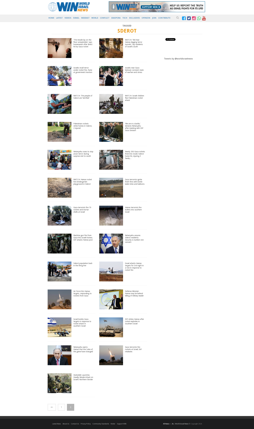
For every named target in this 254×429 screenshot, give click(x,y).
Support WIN (121, 424)
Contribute (164, 18)
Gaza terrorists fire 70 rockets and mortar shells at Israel (82, 209)
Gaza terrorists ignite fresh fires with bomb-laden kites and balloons (134, 181)
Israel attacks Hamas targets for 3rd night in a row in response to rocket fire (134, 266)
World (94, 18)
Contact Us (75, 424)
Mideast (85, 18)
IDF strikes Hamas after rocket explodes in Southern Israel (134, 321)
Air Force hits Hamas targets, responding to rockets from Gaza (82, 293)
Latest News (56, 424)
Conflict (104, 18)
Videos (68, 18)
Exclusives (134, 18)
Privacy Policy (86, 424)
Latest (59, 18)
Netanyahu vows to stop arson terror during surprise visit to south (83, 154)
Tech (124, 18)
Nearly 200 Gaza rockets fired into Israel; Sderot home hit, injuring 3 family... (135, 155)
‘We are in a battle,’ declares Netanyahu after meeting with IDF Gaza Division (134, 127)
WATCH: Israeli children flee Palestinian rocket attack (134, 98)
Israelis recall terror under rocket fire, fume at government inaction (82, 70)
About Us (66, 424)
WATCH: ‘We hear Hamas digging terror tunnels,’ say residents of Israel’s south (134, 43)
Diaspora (116, 18)
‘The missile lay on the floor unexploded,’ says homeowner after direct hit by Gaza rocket (82, 43)
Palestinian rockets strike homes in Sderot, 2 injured (82, 126)
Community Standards (100, 424)
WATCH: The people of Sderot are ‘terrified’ (82, 97)
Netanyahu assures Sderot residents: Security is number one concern (134, 238)
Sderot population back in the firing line (82, 264)
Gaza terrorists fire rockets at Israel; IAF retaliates (133, 349)
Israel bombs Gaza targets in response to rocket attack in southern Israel (82, 322)
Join (154, 18)
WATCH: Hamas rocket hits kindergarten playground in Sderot (82, 181)
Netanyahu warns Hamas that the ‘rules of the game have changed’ (83, 349)
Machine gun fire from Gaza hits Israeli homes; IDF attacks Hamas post (83, 237)
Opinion (146, 18)
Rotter (113, 424)
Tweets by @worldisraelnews (178, 58)
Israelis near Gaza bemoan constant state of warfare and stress (134, 70)
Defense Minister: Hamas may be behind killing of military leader (134, 293)
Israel (76, 18)
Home (51, 18)
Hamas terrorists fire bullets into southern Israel (133, 209)
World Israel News (181, 424)
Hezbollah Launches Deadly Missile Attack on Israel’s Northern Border (83, 377)
